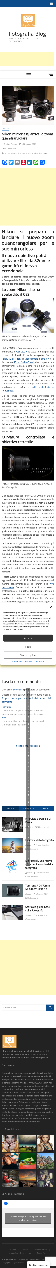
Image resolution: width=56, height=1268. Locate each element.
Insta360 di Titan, (11, 358)
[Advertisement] (28, 197)
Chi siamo (12, 1250)
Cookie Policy (17, 661)
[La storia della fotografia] (12, 840)
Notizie (5, 129)
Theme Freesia (34, 1259)
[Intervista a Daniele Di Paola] (12, 818)
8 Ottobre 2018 (41, 915)
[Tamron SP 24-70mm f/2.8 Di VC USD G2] (12, 885)
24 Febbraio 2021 (43, 827)
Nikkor (30, 153)
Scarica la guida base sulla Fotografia (37, 908)
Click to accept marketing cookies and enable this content (29, 776)
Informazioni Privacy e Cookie (20, 1253)
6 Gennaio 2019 (41, 894)
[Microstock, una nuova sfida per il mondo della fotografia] (12, 860)
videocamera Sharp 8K (37, 358)
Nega (28, 646)
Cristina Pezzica (10, 144)
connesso (19, 689)
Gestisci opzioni (28, 655)
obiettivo (38, 153)
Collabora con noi (40, 1250)
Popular (10, 808)
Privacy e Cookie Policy (34, 661)
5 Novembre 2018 (42, 873)
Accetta (28, 638)
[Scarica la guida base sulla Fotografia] (12, 906)
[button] (51, 606)
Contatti (25, 1250)
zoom (45, 153)
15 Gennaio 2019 (28, 144)
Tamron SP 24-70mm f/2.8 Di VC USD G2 (37, 887)
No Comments (10, 148)
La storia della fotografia (39, 840)
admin (29, 873)
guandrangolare (20, 153)
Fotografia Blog (27, 34)
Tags (45, 808)
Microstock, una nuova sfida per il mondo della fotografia (39, 864)
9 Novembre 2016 (42, 845)
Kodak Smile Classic (24, 362)
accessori (9, 153)
